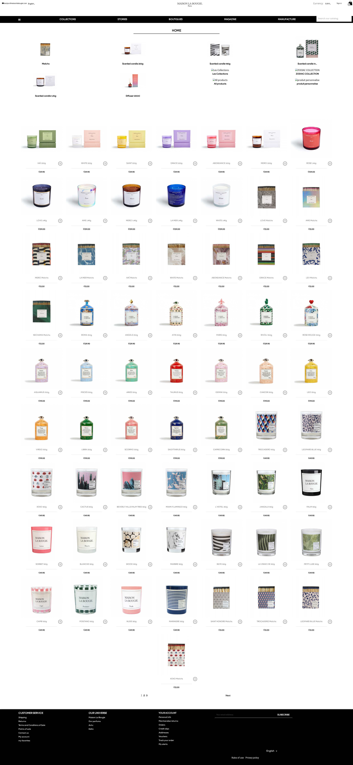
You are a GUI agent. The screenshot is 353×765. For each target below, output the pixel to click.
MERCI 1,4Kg (131, 221)
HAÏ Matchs (131, 278)
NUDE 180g (132, 622)
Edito (91, 729)
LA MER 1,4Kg (176, 221)
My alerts (163, 744)
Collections (68, 19)
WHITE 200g (86, 163)
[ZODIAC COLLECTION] (307, 70)
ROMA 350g (86, 335)
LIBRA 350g (86, 450)
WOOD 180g (131, 564)
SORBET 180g (42, 564)
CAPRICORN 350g (221, 450)
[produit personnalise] (307, 80)
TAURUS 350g (176, 392)
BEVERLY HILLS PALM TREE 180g (131, 507)
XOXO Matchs (176, 679)
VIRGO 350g (41, 450)
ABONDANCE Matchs (221, 278)
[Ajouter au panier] (61, 163)
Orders (162, 725)
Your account (167, 713)
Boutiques (176, 19)
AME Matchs (311, 221)
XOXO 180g (42, 507)
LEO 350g (311, 392)
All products (220, 84)
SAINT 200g (131, 163)
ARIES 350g (131, 392)
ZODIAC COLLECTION (307, 74)
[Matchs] (45, 49)
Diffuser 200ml (133, 96)
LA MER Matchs (87, 278)
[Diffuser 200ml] (133, 81)
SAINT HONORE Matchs (221, 622)
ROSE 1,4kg (311, 163)
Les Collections (220, 74)
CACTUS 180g (86, 507)
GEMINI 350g (221, 392)
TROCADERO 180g (266, 450)
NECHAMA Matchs (41, 335)
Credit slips (164, 729)
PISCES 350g (86, 392)
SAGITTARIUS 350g (176, 450)
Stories (122, 19)
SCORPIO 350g (131, 450)
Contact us (23, 733)
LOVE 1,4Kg (42, 221)
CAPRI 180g (42, 622)
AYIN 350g (176, 335)
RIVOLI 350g (266, 335)
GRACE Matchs (266, 278)
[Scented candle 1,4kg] (45, 81)
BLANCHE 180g (86, 564)
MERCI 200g (266, 163)
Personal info (165, 717)
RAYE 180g (221, 564)
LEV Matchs (311, 278)
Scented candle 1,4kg (45, 96)
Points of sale (24, 729)
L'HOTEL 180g (221, 507)
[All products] (220, 80)
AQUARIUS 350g (41, 392)
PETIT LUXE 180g (311, 564)
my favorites (24, 741)
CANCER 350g (266, 392)
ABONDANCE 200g (221, 163)
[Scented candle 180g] (220, 49)
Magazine (230, 19)
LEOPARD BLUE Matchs (311, 622)
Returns (22, 721)
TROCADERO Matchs (266, 622)
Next (230, 695)
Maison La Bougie (97, 718)
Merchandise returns (168, 721)
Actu (91, 725)
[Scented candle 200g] (133, 49)
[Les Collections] (220, 70)
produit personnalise (307, 84)
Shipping (22, 718)
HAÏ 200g (42, 163)
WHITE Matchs (176, 278)
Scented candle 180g (220, 64)
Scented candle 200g (132, 64)
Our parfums (95, 721)
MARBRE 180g (176, 564)
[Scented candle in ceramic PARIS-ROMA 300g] (307, 49)
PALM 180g (311, 507)
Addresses (164, 733)
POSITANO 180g (86, 622)
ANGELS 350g (131, 335)
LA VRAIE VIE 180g (266, 564)
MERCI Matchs (41, 278)
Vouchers (163, 737)
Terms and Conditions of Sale (31, 725)
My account (23, 737)
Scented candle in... (307, 64)
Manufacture (287, 19)
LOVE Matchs (266, 221)
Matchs (46, 64)
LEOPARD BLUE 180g (311, 450)
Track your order (166, 741)
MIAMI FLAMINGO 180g (176, 507)
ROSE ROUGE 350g (311, 335)
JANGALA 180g (266, 507)
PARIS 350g (221, 335)
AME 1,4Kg (86, 221)
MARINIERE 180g (176, 622)
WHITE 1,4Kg (221, 221)
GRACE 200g (176, 163)
